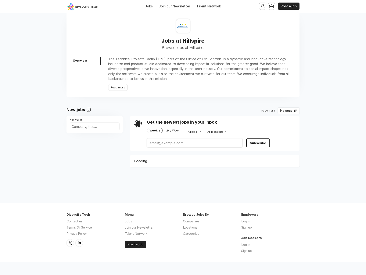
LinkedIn (79, 243)
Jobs (149, 6)
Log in (245, 221)
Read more (118, 87)
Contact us (75, 221)
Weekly (155, 130)
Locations (190, 227)
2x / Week (172, 130)
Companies (191, 221)
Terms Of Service (79, 227)
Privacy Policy (77, 234)
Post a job (289, 6)
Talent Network (208, 6)
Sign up (246, 227)
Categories (191, 234)
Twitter (70, 243)
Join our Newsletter (174, 6)
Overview (80, 60)
